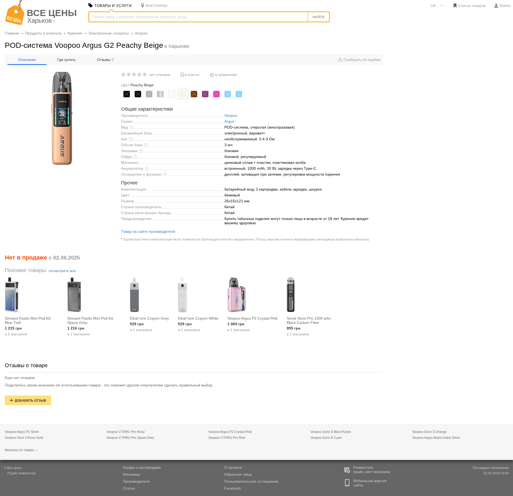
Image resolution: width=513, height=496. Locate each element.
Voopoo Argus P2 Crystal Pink (252, 318)
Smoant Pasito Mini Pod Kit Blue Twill (27, 320)
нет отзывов (159, 74)
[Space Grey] (149, 94)
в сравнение (226, 74)
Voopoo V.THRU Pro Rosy (126, 432)
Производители (136, 481)
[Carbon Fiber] (137, 94)
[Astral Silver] (160, 94)
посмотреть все (62, 271)
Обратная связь (238, 474)
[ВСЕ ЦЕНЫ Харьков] (14, 24)
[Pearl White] (171, 94)
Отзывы (105, 59)
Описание (27, 59)
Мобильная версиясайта (370, 483)
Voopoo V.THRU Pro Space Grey (130, 438)
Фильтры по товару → (21, 450)
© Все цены (13, 468)
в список (192, 74)
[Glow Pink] (216, 94)
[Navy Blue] (238, 94)
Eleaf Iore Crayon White (198, 318)
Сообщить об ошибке (361, 59)
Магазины (131, 474)
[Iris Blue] (227, 94)
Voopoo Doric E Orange (429, 432)
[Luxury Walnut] (194, 94)
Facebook (232, 488)
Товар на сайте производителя (148, 231)
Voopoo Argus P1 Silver (22, 432)
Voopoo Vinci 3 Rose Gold (24, 438)
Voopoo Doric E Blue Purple (330, 432)
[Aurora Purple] (205, 94)
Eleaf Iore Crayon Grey (149, 318)
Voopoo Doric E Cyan (326, 438)
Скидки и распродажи (142, 467)
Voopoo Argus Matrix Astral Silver (436, 438)
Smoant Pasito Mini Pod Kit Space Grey (90, 320)
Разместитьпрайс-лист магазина (371, 469)
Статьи (129, 488)
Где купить (66, 59)
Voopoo (230, 115)
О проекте (233, 467)
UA (433, 5)
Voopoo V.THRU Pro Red (226, 438)
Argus (229, 121)
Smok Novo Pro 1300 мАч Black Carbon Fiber (309, 320)
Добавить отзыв (30, 400)
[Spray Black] (126, 94)
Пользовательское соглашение (251, 481)
